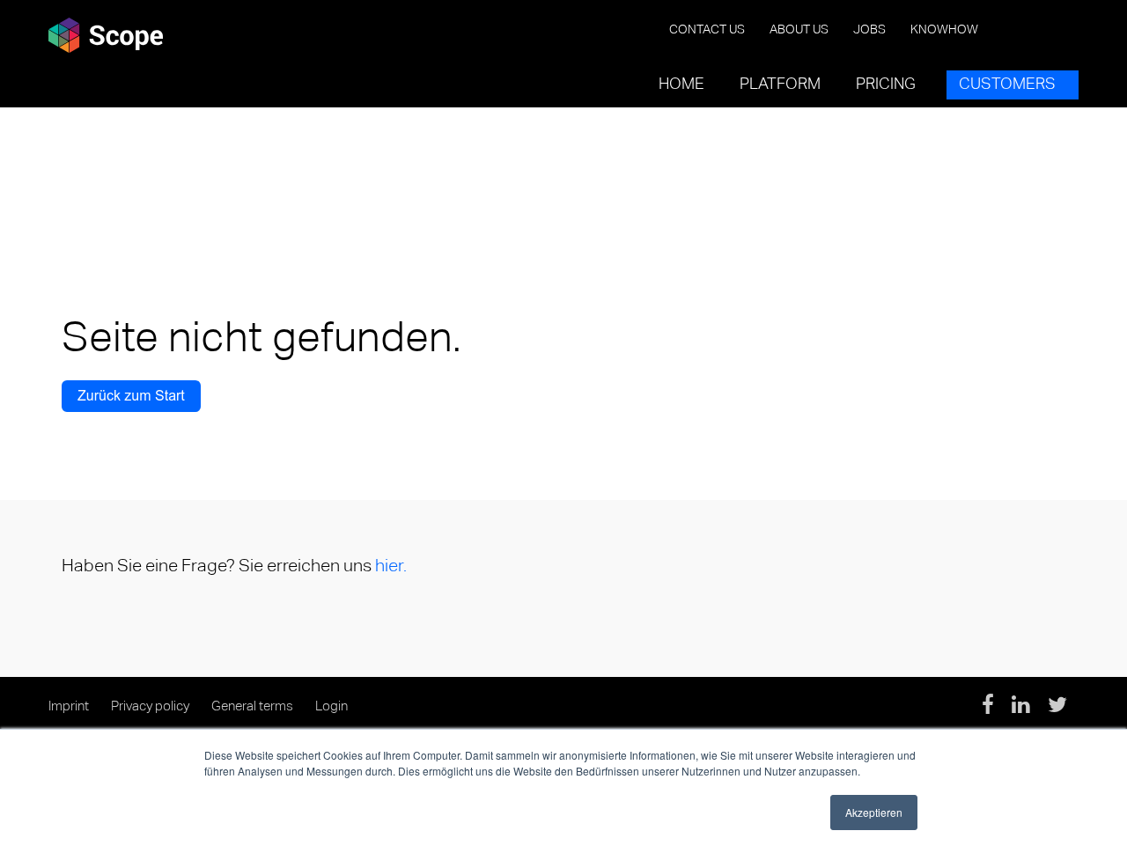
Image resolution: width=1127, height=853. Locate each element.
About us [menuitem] (799, 30)
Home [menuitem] (681, 84)
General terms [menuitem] (252, 706)
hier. (391, 566)
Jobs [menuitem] (869, 30)
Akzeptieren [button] (873, 812)
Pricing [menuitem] (886, 84)
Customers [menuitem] (1007, 84)
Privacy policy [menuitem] (150, 706)
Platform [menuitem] (780, 84)
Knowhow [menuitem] (944, 30)
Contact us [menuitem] (707, 30)
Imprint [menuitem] (68, 706)
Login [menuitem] (331, 706)
